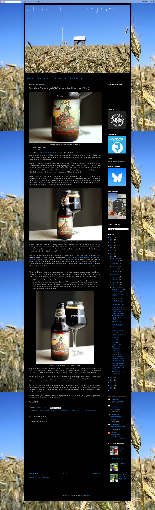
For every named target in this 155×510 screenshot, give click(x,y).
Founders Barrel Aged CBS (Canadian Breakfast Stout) (118, 354)
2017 (112, 380)
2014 (112, 388)
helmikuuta (115, 285)
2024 (112, 243)
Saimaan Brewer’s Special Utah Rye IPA (118, 326)
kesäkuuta (115, 274)
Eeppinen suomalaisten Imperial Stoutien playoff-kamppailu (117, 417)
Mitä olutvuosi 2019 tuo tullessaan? (119, 372)
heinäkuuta (115, 271)
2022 (112, 248)
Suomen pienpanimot (73, 78)
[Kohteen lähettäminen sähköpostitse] (51, 408)
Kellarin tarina (42, 78)
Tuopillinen (114, 433)
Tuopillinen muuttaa (116, 434)
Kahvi (67, 410)
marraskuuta (116, 261)
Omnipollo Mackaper (118, 363)
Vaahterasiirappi (92, 410)
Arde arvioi (114, 399)
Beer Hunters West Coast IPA (122, 449)
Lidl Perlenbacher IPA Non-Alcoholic (118, 290)
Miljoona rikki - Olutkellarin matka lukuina (118, 348)
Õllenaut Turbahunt (117, 340)
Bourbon (41, 410)
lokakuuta (115, 264)
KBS (84, 176)
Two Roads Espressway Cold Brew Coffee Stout (119, 367)
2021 (112, 251)
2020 (112, 253)
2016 (112, 382)
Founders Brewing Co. (51, 410)
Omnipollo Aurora (117, 321)
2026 (112, 237)
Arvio (37, 410)
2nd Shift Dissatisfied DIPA (118, 401)
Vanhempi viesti (96, 474)
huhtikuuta (115, 279)
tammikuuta (115, 287)
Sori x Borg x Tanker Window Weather (118, 359)
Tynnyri (82, 410)
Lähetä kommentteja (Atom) (40, 477)
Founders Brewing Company (48, 152)
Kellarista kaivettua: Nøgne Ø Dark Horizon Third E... (118, 300)
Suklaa (77, 410)
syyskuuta (115, 266)
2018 (112, 377)
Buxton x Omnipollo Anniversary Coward (119, 333)
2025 (112, 240)
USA (86, 410)
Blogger (89, 495)
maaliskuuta (116, 282)
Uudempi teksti (33, 474)
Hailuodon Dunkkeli (118, 304)
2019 (112, 256)
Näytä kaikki (123, 438)
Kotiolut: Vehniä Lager (118, 330)
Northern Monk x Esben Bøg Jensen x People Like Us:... (119, 311)
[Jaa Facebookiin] (57, 408)
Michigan (72, 410)
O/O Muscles (115, 337)
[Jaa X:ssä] (55, 408)
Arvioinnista (56, 78)
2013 (112, 390)
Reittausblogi (115, 414)
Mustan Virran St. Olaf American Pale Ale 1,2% (118, 317)
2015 (112, 385)
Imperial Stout (61, 410)
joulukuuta (115, 258)
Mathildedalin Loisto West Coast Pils (122, 477)
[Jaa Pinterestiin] (59, 408)
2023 (112, 245)
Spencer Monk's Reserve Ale (116, 343)
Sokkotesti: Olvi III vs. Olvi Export (118, 295)
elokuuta (114, 269)
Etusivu (30, 78)
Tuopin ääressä (115, 424)
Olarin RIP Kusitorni (122, 464)
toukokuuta (115, 277)
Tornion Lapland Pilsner (119, 307)
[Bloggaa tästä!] (53, 408)
